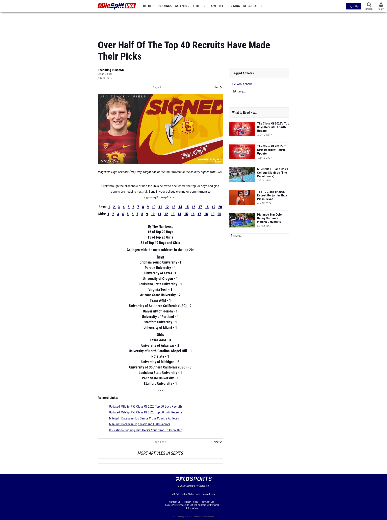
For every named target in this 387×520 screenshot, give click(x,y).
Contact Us (174, 501)
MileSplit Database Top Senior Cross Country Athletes (144, 418)
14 (180, 207)
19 (213, 207)
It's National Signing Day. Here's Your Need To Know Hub (145, 430)
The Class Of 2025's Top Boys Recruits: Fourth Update (273, 127)
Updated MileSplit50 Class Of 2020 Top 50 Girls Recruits (145, 412)
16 (193, 207)
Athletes (199, 6)
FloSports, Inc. (202, 485)
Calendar (182, 6)
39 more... (239, 91)
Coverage (216, 6)
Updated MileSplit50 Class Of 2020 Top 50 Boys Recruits (145, 406)
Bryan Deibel (105, 74)
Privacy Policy (191, 501)
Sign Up (354, 6)
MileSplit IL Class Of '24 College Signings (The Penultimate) (272, 172)
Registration (252, 6)
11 (160, 207)
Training (233, 6)
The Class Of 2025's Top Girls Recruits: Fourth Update (273, 150)
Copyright (190, 485)
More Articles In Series (160, 453)
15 (187, 207)
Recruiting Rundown (111, 70)
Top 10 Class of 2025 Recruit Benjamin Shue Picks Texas (272, 195)
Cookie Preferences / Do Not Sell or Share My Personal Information (192, 507)
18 (207, 207)
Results (148, 6)
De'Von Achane (242, 84)
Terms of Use (208, 501)
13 (173, 207)
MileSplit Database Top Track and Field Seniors (139, 424)
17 (200, 207)
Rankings (165, 6)
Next (217, 87)
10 (153, 207)
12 (167, 207)
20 (220, 207)
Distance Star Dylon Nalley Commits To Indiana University (270, 218)
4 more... (236, 235)
